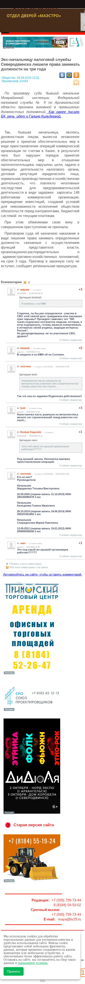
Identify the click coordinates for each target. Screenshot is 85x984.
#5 (18, 366)
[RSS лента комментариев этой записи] (25, 282)
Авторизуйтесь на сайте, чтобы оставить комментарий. (42, 574)
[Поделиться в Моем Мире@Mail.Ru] (69, 75)
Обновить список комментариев (25, 564)
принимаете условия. (33, 963)
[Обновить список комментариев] (29, 282)
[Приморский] (32, 673)
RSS (42, 980)
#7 (18, 290)
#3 (18, 432)
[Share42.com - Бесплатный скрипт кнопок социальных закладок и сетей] (76, 82)
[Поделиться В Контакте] (62, 75)
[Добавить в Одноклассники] (76, 75)
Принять (13, 971)
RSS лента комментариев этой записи (28, 567)
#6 (18, 348)
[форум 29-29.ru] (32, 710)
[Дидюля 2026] (32, 813)
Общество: (9, 77)
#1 (18, 543)
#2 (18, 474)
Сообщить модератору (71, 340)
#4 (18, 408)
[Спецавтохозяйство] (32, 881)
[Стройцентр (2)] (43, 47)
